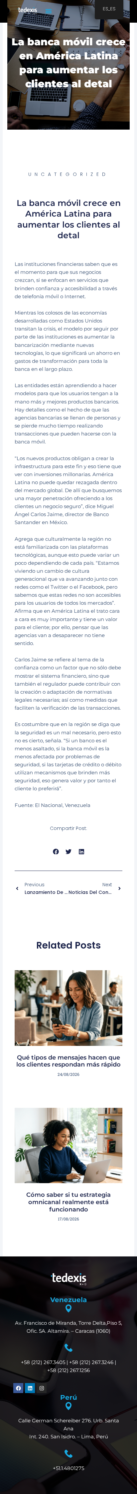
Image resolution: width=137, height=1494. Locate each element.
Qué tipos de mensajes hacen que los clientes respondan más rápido (68, 1061)
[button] (49, 11)
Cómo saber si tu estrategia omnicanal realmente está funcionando (68, 1202)
